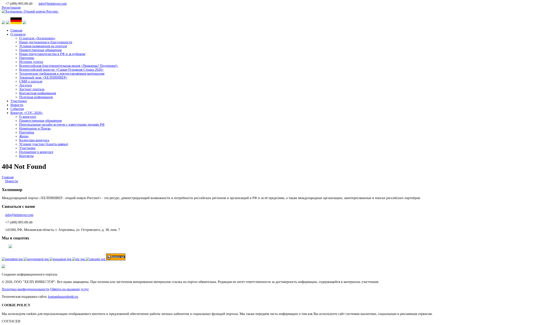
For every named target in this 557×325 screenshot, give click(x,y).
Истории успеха (31, 62)
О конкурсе (27, 116)
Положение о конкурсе (36, 152)
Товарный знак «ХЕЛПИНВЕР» (43, 77)
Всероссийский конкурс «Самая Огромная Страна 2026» (61, 69)
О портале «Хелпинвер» (37, 38)
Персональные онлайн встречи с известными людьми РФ (62, 124)
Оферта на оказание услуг (69, 289)
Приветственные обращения (40, 50)
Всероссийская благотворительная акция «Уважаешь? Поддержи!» (68, 66)
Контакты (26, 156)
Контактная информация (37, 93)
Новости (16, 105)
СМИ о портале (30, 81)
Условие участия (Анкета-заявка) (43, 144)
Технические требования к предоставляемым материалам (61, 73)
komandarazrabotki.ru (63, 296)
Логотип (25, 85)
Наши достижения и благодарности (45, 42)
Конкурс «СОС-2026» (26, 113)
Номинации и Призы (35, 128)
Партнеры (26, 58)
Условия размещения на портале (43, 46)
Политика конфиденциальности (25, 289)
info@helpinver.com (53, 3)
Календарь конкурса (34, 140)
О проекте (18, 34)
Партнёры (26, 132)
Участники (18, 101)
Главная (16, 30)
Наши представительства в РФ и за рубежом (52, 54)
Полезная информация (36, 97)
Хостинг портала (31, 89)
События (17, 109)
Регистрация (11, 7)
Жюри (24, 136)
